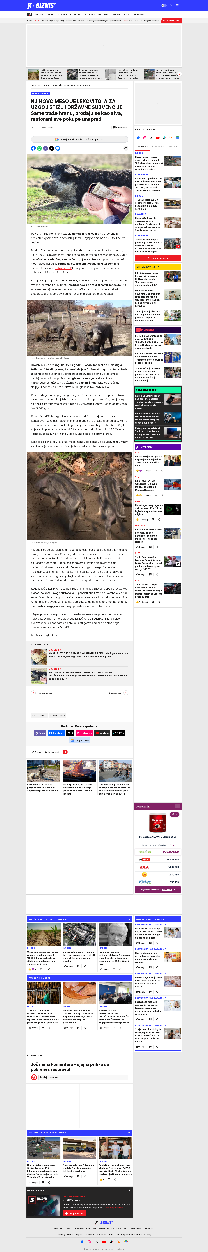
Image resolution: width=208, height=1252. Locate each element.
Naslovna (35, 85)
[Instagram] (145, 137)
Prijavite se (76, 1213)
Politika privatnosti (126, 1234)
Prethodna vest (45, 693)
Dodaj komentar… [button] (50, 1077)
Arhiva (112, 1234)
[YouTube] (158, 137)
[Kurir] (41, 5)
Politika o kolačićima (97, 1234)
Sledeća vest (115, 693)
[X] (151, 137)
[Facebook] (138, 137)
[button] (120, 127)
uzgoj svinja (39, 715)
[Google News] (177, 137)
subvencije (62, 268)
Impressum (81, 1234)
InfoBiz (46, 85)
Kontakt (70, 1234)
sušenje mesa (57, 715)
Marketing (60, 1234)
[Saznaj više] (129, 1190)
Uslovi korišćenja (144, 1234)
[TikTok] (164, 137)
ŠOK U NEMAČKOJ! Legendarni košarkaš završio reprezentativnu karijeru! (121, 21)
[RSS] (171, 137)
